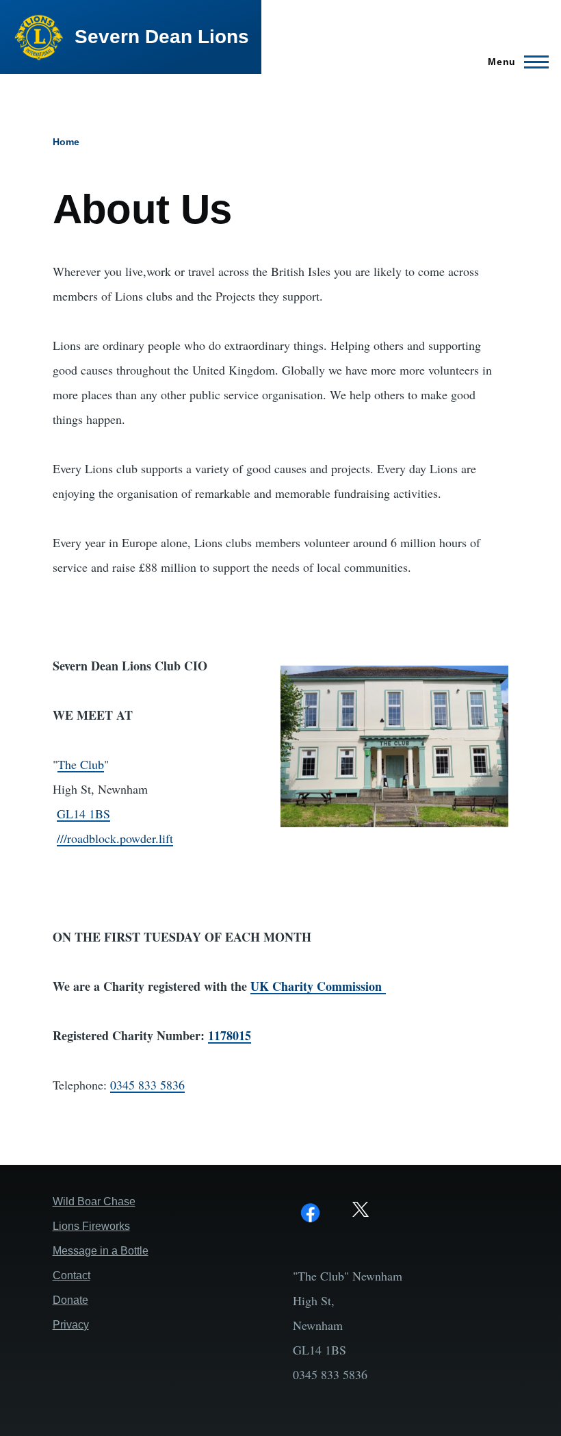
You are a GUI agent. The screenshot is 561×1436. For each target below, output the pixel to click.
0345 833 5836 (147, 1084)
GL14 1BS (83, 813)
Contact (71, 1275)
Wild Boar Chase (94, 1201)
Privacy (71, 1325)
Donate (70, 1300)
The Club (80, 764)
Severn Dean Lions (162, 36)
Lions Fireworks (91, 1226)
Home (66, 141)
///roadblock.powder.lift (115, 838)
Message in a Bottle (100, 1251)
